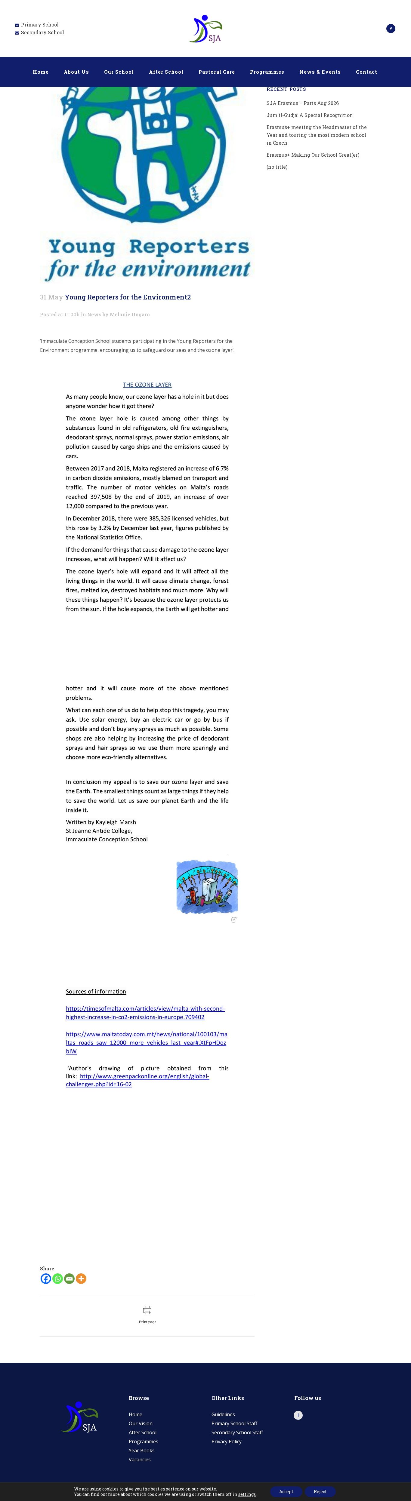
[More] (81, 1278)
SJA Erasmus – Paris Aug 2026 (303, 103)
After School (142, 1432)
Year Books (142, 1450)
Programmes (143, 1441)
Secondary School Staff (237, 1432)
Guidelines (223, 1414)
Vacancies (140, 1459)
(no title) (277, 167)
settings (247, 1494)
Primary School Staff (234, 1423)
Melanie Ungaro (130, 314)
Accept (286, 1491)
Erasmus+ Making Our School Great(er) (313, 155)
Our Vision (141, 1423)
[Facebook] (46, 1278)
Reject (320, 1491)
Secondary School (42, 32)
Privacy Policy (227, 1441)
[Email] (69, 1278)
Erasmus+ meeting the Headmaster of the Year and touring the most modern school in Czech (317, 135)
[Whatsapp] (57, 1278)
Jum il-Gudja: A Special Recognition (310, 115)
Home (135, 1414)
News (94, 314)
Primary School (40, 24)
